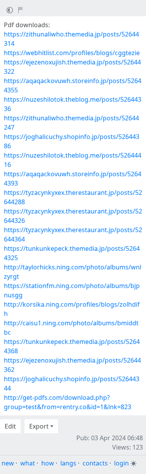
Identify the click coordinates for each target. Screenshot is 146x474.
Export (39, 426)
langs (68, 463)
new (8, 463)
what (27, 463)
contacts (95, 463)
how (47, 463)
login (121, 463)
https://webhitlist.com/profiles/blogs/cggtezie (72, 53)
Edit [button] (10, 426)
